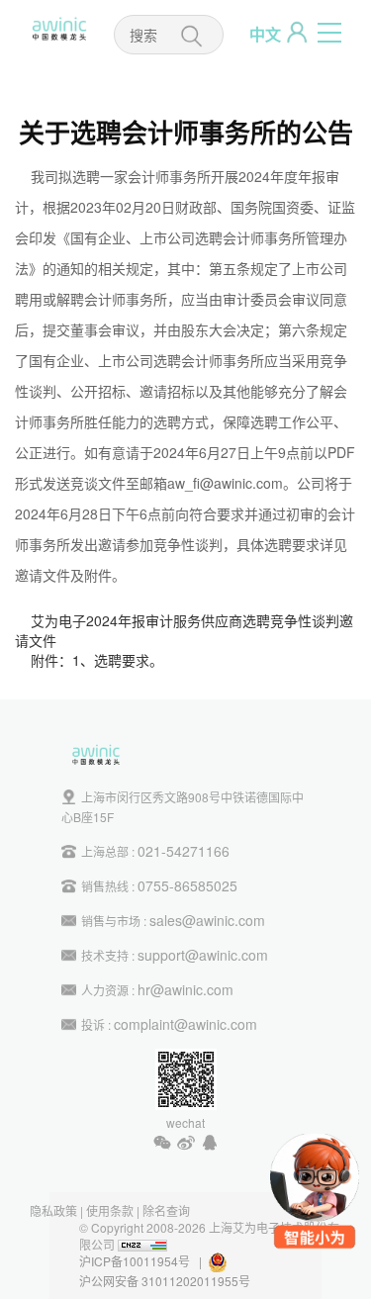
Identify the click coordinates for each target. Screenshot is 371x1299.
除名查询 (166, 1210)
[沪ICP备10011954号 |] (229, 1261)
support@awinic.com (203, 955)
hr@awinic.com (185, 989)
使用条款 (110, 1210)
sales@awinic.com (207, 920)
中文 (265, 34)
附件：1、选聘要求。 (97, 660)
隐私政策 (53, 1210)
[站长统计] (142, 1244)
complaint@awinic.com (185, 1024)
